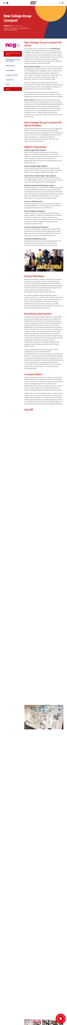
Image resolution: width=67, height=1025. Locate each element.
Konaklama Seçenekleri (12, 75)
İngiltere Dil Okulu (13, 28)
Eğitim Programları (10, 65)
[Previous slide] (27, 718)
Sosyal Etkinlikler (10, 70)
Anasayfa (6, 28)
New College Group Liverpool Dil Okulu (13, 53)
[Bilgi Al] (7, 3)
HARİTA (8, 89)
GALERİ (8, 84)
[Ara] (4, 3)
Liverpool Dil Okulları (23, 28)
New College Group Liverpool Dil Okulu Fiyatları (13, 60)
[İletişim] (60, 3)
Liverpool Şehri (9, 79)
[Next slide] (60, 718)
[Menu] (62, 3)
